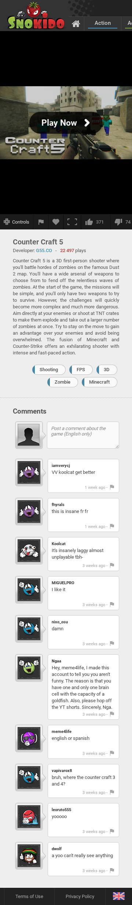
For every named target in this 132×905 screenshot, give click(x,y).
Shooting (49, 369)
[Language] (118, 896)
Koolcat (59, 543)
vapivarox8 (62, 770)
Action (103, 23)
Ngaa (56, 661)
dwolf (57, 849)
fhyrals (58, 504)
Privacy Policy (80, 896)
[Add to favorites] (56, 221)
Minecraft (99, 382)
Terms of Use (29, 896)
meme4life (62, 731)
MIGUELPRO (63, 583)
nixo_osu (60, 622)
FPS (81, 369)
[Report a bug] (41, 221)
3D (107, 369)
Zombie (62, 382)
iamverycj (61, 465)
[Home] (76, 23)
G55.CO (44, 250)
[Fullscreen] (72, 221)
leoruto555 (61, 809)
